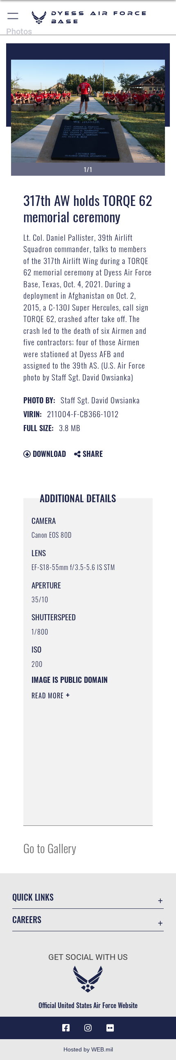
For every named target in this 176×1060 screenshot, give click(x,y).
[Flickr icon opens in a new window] (110, 1028)
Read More (49, 695)
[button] (13, 17)
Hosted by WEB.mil (88, 1049)
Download (48, 453)
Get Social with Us (88, 957)
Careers (26, 920)
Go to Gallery (49, 847)
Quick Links (33, 897)
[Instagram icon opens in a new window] (88, 1028)
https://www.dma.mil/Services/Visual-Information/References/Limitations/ (81, 810)
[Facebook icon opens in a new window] (66, 1028)
